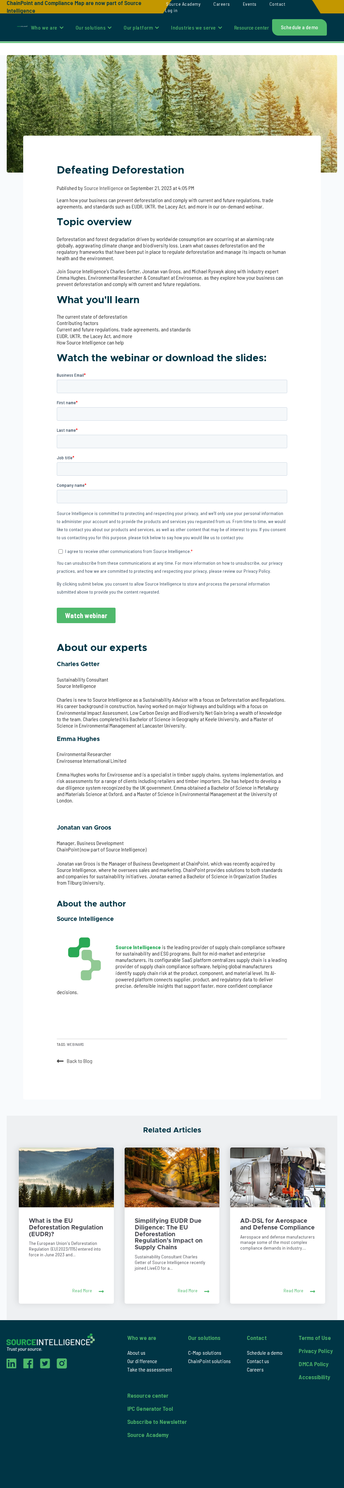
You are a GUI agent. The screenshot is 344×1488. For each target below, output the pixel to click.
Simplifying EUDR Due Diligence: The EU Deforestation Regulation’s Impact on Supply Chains (169, 1234)
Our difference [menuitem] (142, 1361)
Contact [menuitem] (277, 4)
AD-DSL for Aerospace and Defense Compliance (277, 1224)
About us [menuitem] (136, 1352)
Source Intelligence (104, 188)
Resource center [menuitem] (251, 27)
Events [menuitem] (250, 4)
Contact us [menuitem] (258, 1361)
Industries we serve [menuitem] (193, 27)
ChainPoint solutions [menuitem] (209, 1361)
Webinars (75, 1044)
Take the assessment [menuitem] (149, 1369)
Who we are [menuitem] (44, 27)
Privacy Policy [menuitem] (316, 1350)
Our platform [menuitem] (138, 27)
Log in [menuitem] (171, 10)
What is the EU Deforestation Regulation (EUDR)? (66, 1228)
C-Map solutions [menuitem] (205, 1352)
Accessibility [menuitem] (314, 1377)
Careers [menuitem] (221, 4)
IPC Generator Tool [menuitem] (150, 1408)
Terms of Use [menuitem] (315, 1337)
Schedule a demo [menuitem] (265, 1352)
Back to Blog (79, 1061)
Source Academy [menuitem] (183, 4)
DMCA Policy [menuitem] (314, 1363)
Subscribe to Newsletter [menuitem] (157, 1421)
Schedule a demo (299, 27)
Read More (82, 1290)
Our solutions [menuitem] (91, 27)
